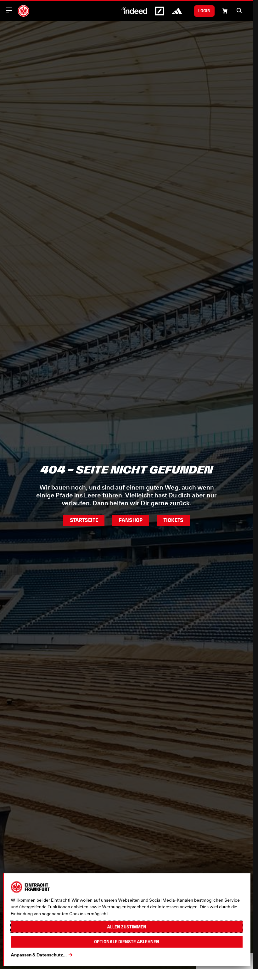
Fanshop (131, 520)
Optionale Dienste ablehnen (126, 941)
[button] (239, 10)
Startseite (84, 520)
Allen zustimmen (126, 926)
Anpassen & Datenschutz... (39, 954)
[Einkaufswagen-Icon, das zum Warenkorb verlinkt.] (224, 11)
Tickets (173, 520)
